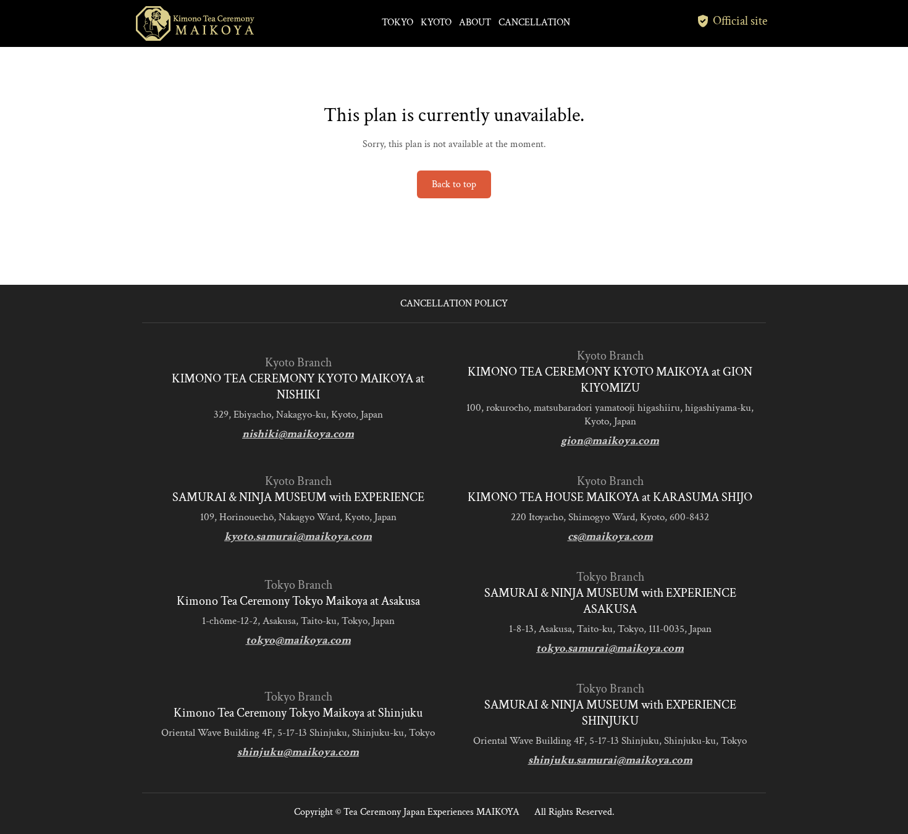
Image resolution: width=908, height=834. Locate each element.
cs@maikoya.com (610, 536)
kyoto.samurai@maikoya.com (298, 536)
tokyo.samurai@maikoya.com (610, 648)
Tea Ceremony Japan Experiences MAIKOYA (431, 812)
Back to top (454, 184)
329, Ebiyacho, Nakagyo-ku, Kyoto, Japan (298, 414)
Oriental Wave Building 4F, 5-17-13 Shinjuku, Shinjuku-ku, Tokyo (298, 732)
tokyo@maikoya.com (298, 640)
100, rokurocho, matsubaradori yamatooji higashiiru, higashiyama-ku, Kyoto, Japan (610, 414)
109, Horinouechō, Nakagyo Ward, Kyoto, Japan (298, 517)
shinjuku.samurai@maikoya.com (610, 760)
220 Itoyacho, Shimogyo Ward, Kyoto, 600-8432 (610, 517)
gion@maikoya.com (610, 441)
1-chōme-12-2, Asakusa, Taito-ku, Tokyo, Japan (298, 621)
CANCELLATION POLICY (454, 303)
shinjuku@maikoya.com (298, 752)
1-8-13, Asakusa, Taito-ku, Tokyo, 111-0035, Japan (610, 629)
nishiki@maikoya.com (298, 434)
